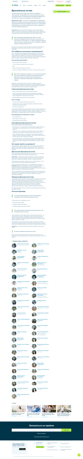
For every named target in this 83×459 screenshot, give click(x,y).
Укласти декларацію (60, 5)
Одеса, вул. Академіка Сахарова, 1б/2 (51, 447)
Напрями (35, 5)
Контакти (44, 5)
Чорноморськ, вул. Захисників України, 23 (66, 450)
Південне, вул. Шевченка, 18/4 (53, 449)
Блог (40, 5)
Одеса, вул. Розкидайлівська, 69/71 (53, 443)
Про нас (24, 5)
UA (20, 5)
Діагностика (30, 5)
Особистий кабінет (68, 1)
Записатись (68, 5)
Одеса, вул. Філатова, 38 (65, 444)
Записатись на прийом (62, 11)
